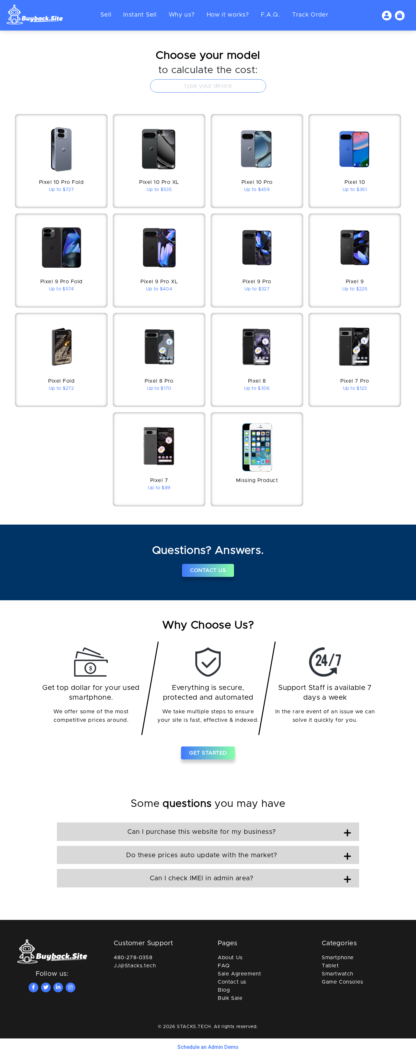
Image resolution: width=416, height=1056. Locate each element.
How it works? (228, 15)
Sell (105, 15)
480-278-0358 (133, 957)
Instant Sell (139, 15)
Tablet (330, 965)
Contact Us (208, 570)
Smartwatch (337, 973)
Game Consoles (342, 982)
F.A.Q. (270, 15)
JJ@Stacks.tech (135, 965)
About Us (230, 957)
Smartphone (338, 957)
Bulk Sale (230, 998)
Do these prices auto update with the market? (201, 855)
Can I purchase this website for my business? (201, 832)
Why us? (182, 15)
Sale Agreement (239, 973)
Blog (224, 990)
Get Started (208, 753)
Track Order (310, 15)
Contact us (232, 982)
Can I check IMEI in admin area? (202, 878)
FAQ (224, 965)
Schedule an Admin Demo (208, 1047)
